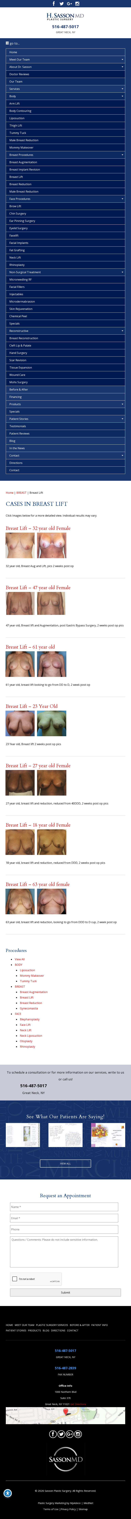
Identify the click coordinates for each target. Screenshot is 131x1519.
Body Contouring (20, 111)
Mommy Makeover (21, 147)
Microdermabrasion (22, 301)
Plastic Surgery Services (52, 1325)
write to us (116, 1072)
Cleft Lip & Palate (20, 345)
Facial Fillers (17, 287)
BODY (18, 965)
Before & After (18, 389)
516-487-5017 (65, 26)
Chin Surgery (17, 213)
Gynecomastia (29, 1008)
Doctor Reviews (19, 74)
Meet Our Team (19, 59)
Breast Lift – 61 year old (30, 647)
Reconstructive (18, 331)
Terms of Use (51, 1509)
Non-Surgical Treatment (25, 272)
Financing (15, 397)
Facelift (13, 235)
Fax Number (65, 1374)
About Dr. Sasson (20, 67)
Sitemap (83, 1509)
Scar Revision (17, 360)
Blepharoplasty (30, 1019)
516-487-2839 (65, 1368)
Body (12, 96)
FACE (18, 1014)
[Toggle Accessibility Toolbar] (8, 1493)
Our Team (15, 81)
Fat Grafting (17, 250)
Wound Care (17, 375)
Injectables (16, 294)
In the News (17, 448)
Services (14, 89)
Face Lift (25, 1025)
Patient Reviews (19, 433)
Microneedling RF (20, 279)
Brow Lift (15, 206)
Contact (14, 455)
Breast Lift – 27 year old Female (38, 765)
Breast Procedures (21, 155)
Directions (16, 463)
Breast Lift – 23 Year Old (32, 706)
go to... (14, 43)
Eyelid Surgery (18, 228)
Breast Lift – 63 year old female (38, 884)
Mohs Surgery (18, 382)
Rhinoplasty (17, 265)
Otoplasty (26, 1041)
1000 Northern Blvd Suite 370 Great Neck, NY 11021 (60, 1398)
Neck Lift (15, 257)
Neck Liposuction (31, 1036)
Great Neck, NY (65, 32)
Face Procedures (19, 199)
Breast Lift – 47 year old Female (38, 587)
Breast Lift (16, 177)
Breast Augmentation (23, 162)
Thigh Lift (15, 125)
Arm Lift (14, 103)
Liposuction (16, 118)
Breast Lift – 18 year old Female (38, 825)
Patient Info (99, 1325)
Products (15, 404)
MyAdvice (75, 1503)
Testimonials (17, 426)
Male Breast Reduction (23, 140)
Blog (12, 441)
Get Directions (78, 1404)
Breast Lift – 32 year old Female (38, 528)
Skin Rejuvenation (20, 309)
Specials (14, 323)
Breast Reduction (20, 184)
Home (13, 52)
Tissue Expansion (20, 367)
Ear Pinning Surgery (22, 221)
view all (65, 1163)
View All (20, 959)
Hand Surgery (18, 353)
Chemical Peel (18, 316)
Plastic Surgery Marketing (52, 1503)
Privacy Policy (68, 1509)
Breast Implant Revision (24, 169)
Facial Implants (18, 243)
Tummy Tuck (17, 133)
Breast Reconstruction (23, 338)
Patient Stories (18, 419)
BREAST (21, 493)
